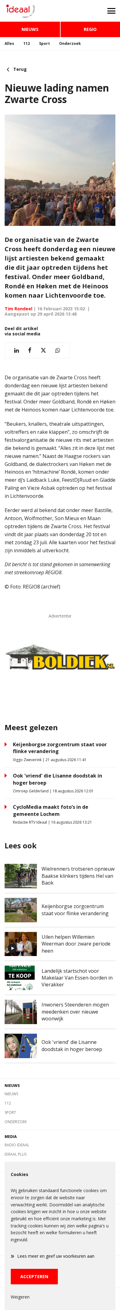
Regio (90, 29)
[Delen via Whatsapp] (58, 350)
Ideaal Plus (15, 1154)
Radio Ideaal (17, 1145)
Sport (44, 43)
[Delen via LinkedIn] (16, 350)
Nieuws (30, 29)
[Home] (30, 11)
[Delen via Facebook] (29, 350)
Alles (9, 43)
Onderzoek (70, 43)
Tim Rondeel (18, 309)
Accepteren (34, 1276)
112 (26, 43)
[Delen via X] (43, 350)
